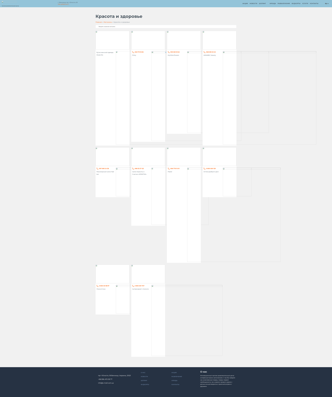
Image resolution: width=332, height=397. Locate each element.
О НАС (143, 372)
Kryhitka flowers (173, 55)
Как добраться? (63, 4)
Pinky (134, 55)
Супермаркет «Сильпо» (140, 289)
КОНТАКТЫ (175, 384)
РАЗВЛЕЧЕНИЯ (176, 376)
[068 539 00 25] (204, 52)
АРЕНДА (174, 380)
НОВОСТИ (144, 376)
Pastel (170, 172)
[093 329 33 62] (169, 52)
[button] (263, 3)
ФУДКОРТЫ (145, 384)
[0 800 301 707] (133, 286)
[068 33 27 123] (133, 169)
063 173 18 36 (139, 52)
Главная (99, 22)
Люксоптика (100, 289)
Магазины (108, 22)
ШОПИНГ (144, 380)
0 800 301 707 (139, 286)
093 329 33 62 (175, 52)
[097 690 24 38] (97, 169)
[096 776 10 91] (169, 169)
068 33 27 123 (139, 168)
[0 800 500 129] (204, 169)
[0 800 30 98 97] (97, 286)
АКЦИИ (174, 372)
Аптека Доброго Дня (211, 172)
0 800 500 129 (211, 168)
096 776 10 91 (174, 168)
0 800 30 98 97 (104, 286)
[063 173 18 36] (133, 52)
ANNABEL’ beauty (210, 55)
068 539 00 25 (211, 52)
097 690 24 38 (104, 168)
